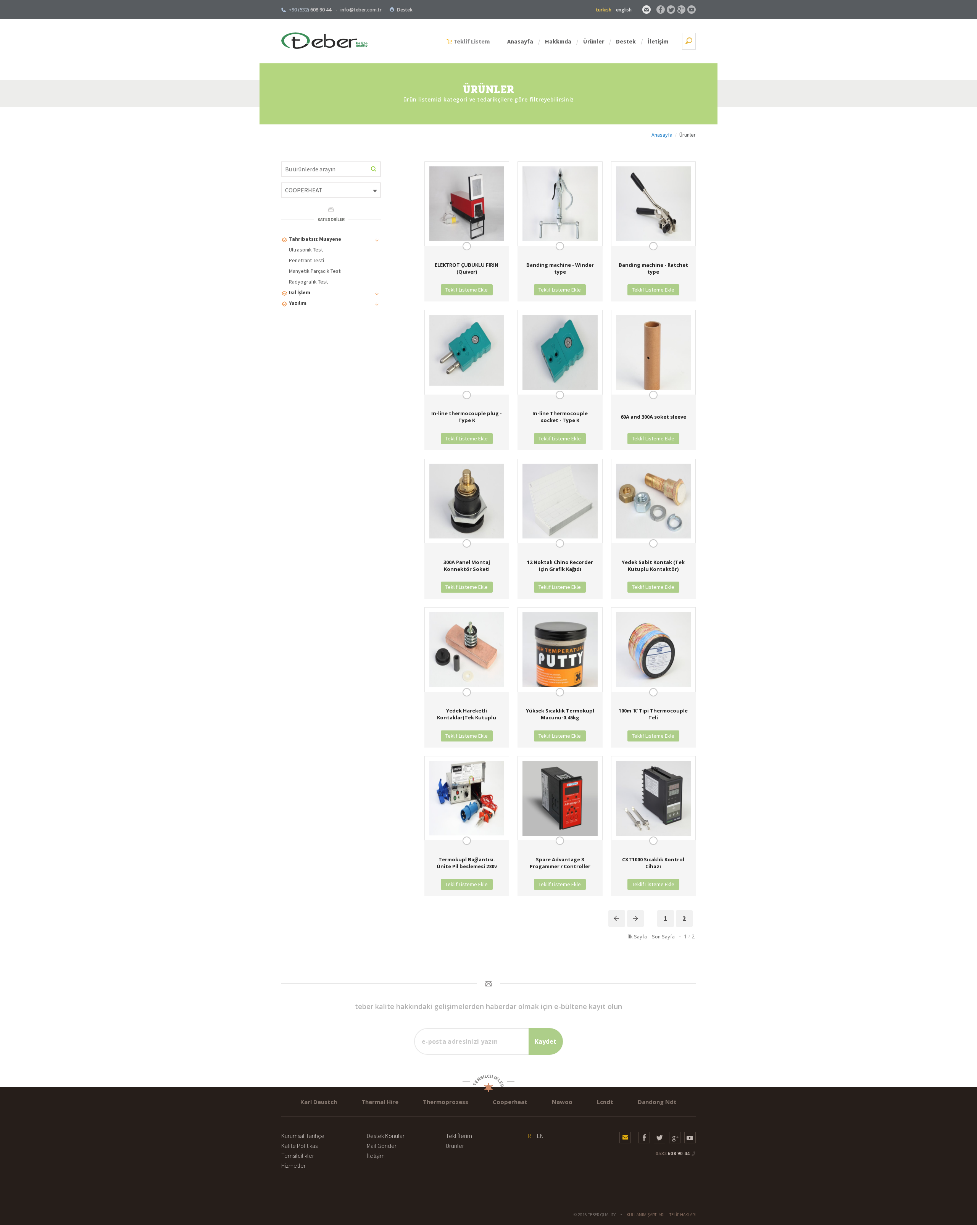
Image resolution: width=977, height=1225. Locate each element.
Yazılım (297, 303)
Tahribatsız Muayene (315, 238)
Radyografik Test (308, 281)
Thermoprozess (445, 1102)
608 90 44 (673, 1153)
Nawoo (562, 1102)
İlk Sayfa (637, 936)
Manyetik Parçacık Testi (315, 271)
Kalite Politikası (300, 1145)
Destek (405, 9)
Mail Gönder (382, 1145)
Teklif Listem (471, 41)
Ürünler (593, 41)
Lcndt (605, 1102)
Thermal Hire (379, 1102)
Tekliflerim (459, 1136)
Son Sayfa (663, 936)
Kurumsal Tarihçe (302, 1136)
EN (540, 1136)
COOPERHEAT (303, 190)
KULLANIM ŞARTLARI (645, 1214)
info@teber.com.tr (361, 9)
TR (527, 1136)
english (624, 9)
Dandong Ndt (657, 1102)
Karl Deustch (318, 1102)
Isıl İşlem (299, 292)
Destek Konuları (386, 1136)
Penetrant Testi (306, 260)
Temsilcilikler (297, 1155)
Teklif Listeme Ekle (466, 289)
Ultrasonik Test (306, 249)
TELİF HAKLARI (682, 1214)
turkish (603, 9)
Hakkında (558, 41)
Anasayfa (520, 41)
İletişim (658, 41)
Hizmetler (293, 1165)
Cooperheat (510, 1102)
